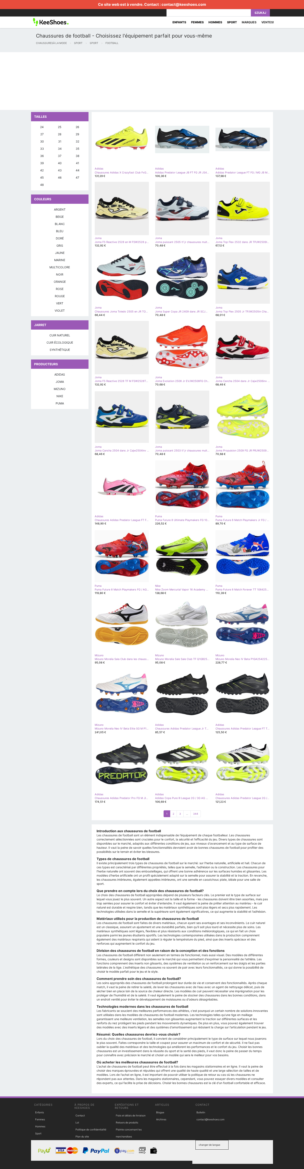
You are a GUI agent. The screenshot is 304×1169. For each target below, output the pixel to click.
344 (195, 813)
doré (60, 238)
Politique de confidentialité (90, 1129)
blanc (60, 224)
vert (59, 303)
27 (42, 134)
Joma (60, 381)
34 (60, 148)
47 (77, 177)
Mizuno (60, 389)
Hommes (40, 1126)
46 (60, 177)
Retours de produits (127, 1122)
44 (77, 170)
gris (59, 245)
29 (77, 134)
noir (59, 274)
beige (60, 216)
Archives (161, 1119)
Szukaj (260, 12)
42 (42, 170)
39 (42, 163)
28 (59, 134)
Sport (38, 1133)
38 (77, 156)
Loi (77, 1122)
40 (60, 163)
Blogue (160, 1112)
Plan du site (82, 1136)
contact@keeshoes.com (184, 4)
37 (59, 156)
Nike (59, 396)
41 (77, 163)
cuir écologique (60, 342)
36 (42, 156)
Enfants (39, 1112)
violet (60, 310)
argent (60, 209)
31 (59, 141)
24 (42, 127)
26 (77, 127)
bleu (59, 231)
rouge (60, 296)
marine (59, 260)
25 (59, 127)
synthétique (60, 349)
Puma (60, 403)
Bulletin (200, 1112)
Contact (80, 1115)
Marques (249, 22)
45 (42, 177)
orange (60, 281)
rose (59, 289)
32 (77, 141)
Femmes (40, 1119)
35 (77, 148)
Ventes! (267, 22)
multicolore (59, 267)
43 (60, 170)
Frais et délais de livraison (131, 1115)
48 (42, 184)
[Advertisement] (124, 81)
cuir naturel (59, 335)
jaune (60, 253)
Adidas (59, 374)
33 (42, 148)
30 (42, 141)
